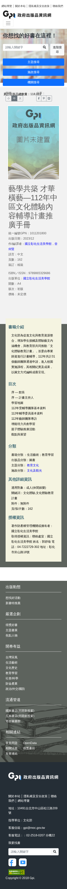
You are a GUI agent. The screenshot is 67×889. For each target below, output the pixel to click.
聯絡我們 (58, 6)
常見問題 (11, 743)
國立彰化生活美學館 (38, 243)
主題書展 (11, 630)
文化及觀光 (34, 470)
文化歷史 (11, 667)
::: (9, 769)
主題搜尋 (33, 62)
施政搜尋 (33, 72)
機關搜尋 (33, 82)
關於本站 (20, 6)
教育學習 (11, 673)
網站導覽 (6, 6)
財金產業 (11, 683)
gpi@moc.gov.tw (34, 827)
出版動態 (13, 587)
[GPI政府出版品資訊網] (27, 15)
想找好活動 (13, 597)
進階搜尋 (57, 49)
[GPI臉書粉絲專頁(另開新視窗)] (13, 862)
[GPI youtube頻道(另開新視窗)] (23, 862)
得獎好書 (11, 625)
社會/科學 (12, 678)
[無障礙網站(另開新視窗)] (16, 872)
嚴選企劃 (13, 614)
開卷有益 (13, 646)
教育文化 (33, 465)
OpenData (30, 743)
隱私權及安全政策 (39, 6)
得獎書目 (29, 748)
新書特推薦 (13, 603)
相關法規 (11, 748)
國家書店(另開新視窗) (20, 710)
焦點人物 (11, 635)
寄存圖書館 (13, 721)
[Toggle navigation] (8, 23)
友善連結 (11, 753)
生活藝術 (11, 662)
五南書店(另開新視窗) (20, 716)
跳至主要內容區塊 (10, 1)
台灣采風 (11, 657)
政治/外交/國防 (15, 688)
